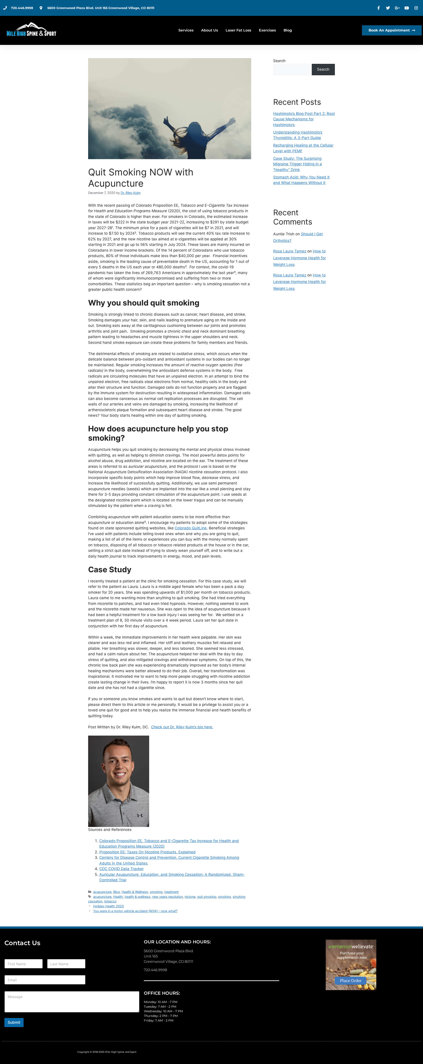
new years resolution (167, 896)
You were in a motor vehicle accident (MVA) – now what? (135, 911)
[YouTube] (407, 8)
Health (118, 896)
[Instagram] (417, 8)
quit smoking (206, 896)
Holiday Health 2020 (108, 906)
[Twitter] (389, 8)
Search (279, 61)
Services (185, 30)
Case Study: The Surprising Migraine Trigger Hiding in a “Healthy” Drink (297, 164)
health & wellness (137, 896)
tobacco (110, 901)
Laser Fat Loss (238, 30)
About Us (209, 30)
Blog (288, 30)
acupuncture (102, 892)
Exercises (267, 30)
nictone (190, 896)
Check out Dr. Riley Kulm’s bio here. (182, 727)
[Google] (398, 8)
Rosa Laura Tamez (289, 251)
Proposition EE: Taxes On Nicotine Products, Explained (147, 852)
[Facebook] (379, 8)
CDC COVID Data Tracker (121, 869)
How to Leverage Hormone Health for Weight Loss (299, 258)
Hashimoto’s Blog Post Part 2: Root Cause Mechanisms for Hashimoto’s (304, 119)
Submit (14, 1022)
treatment (171, 892)
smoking (156, 892)
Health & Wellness (135, 892)
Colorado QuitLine (191, 528)
